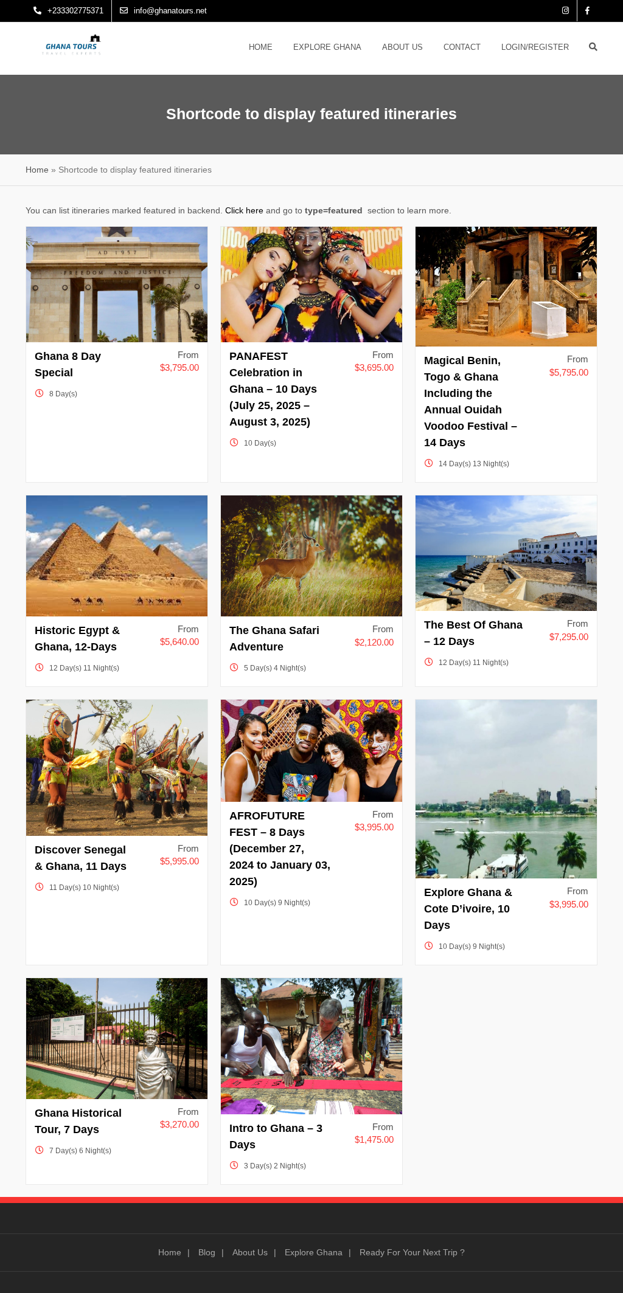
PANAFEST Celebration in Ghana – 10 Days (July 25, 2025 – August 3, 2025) (273, 389)
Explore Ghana (327, 47)
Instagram (565, 10)
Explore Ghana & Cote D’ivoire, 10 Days (468, 908)
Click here (244, 210)
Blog (206, 1252)
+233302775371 (75, 10)
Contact (462, 47)
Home (261, 47)
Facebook (587, 10)
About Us (402, 47)
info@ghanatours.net (170, 10)
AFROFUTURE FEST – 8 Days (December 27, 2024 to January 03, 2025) (279, 849)
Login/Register (535, 47)
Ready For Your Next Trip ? (412, 1252)
